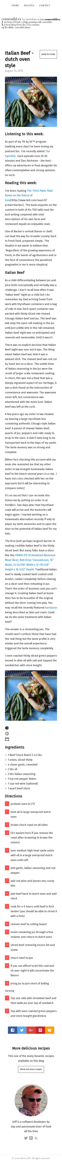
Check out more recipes (31, 1069)
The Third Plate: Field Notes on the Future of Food (29, 195)
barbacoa (51, 607)
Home (15, 5)
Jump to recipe (48, 54)
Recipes (29, 5)
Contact (44, 5)
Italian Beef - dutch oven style (19, 59)
